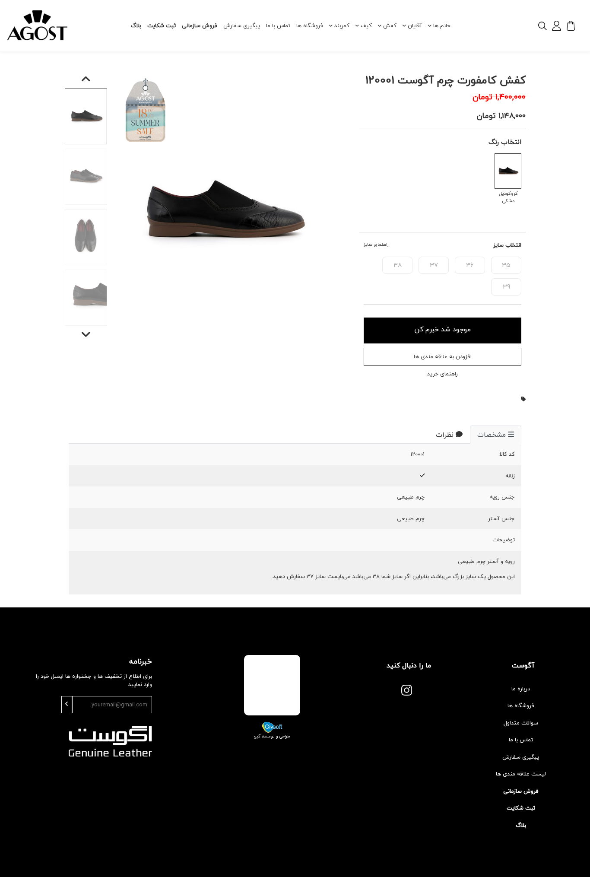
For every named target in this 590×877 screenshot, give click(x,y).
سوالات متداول (521, 723)
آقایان (415, 25)
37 (434, 264)
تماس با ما (278, 25)
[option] (221, 212)
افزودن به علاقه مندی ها (443, 356)
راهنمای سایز (376, 244)
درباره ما (520, 688)
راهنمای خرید (442, 374)
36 (470, 264)
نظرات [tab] (445, 435)
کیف (366, 25)
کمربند (341, 25)
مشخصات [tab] (491, 435)
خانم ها (441, 25)
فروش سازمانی (199, 25)
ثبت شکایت (161, 25)
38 (397, 264)
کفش (390, 25)
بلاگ (136, 25)
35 (506, 264)
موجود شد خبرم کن (442, 329)
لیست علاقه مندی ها (521, 773)
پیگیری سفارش (241, 25)
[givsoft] (272, 726)
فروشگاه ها (309, 25)
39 (506, 286)
